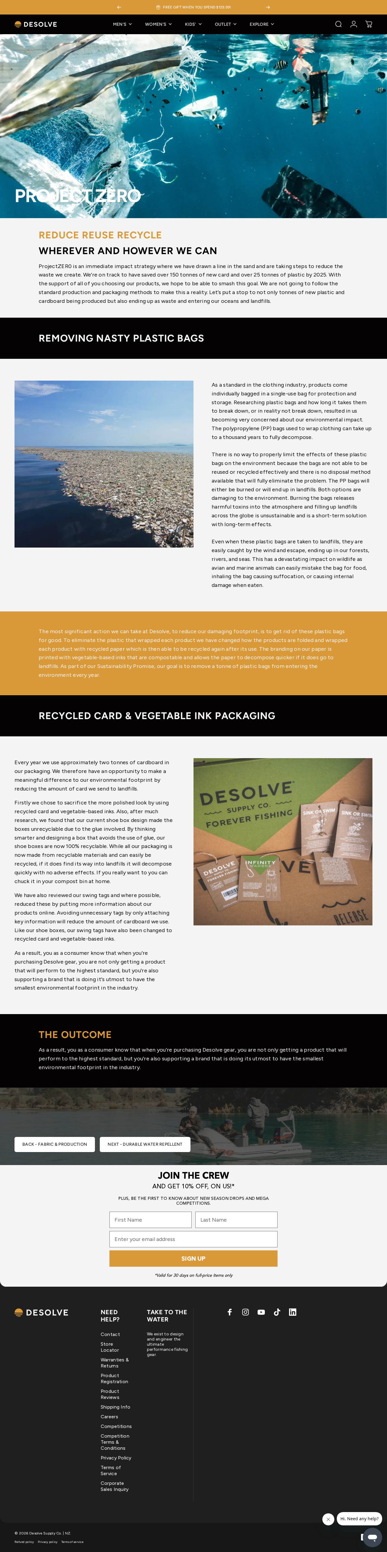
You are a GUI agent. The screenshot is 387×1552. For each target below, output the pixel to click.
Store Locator (110, 1347)
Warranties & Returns (115, 1363)
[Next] (268, 7)
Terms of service (72, 1542)
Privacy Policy (116, 1458)
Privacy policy (48, 1542)
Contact (110, 1334)
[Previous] (119, 7)
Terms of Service (111, 1470)
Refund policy (24, 1542)
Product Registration (114, 1378)
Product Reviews (110, 1394)
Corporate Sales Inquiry (115, 1486)
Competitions (116, 1426)
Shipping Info (116, 1407)
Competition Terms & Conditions (115, 1442)
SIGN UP (193, 1258)
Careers (109, 1416)
